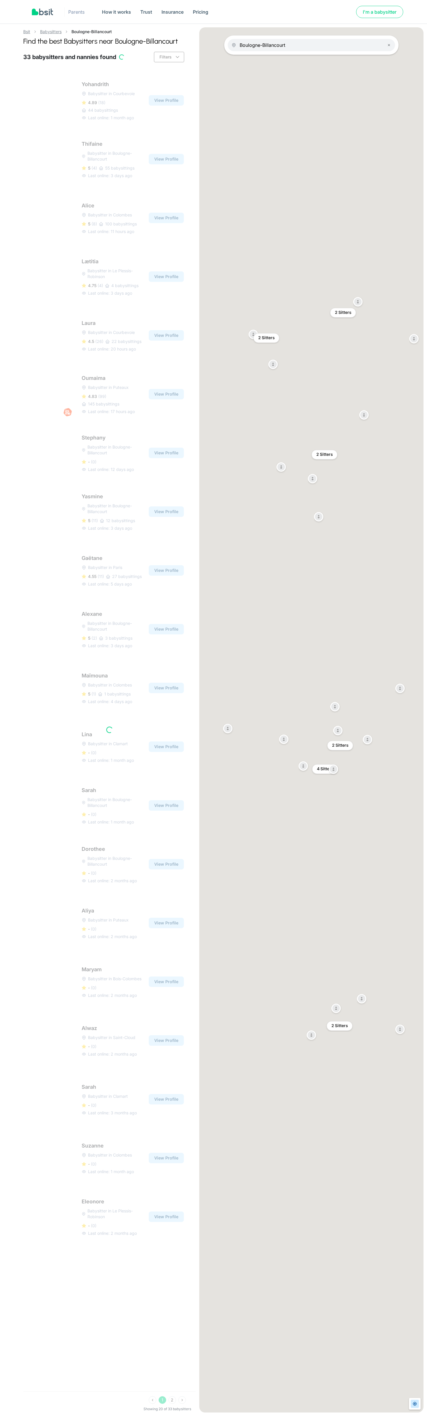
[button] (364, 415)
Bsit (26, 32)
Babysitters (51, 32)
